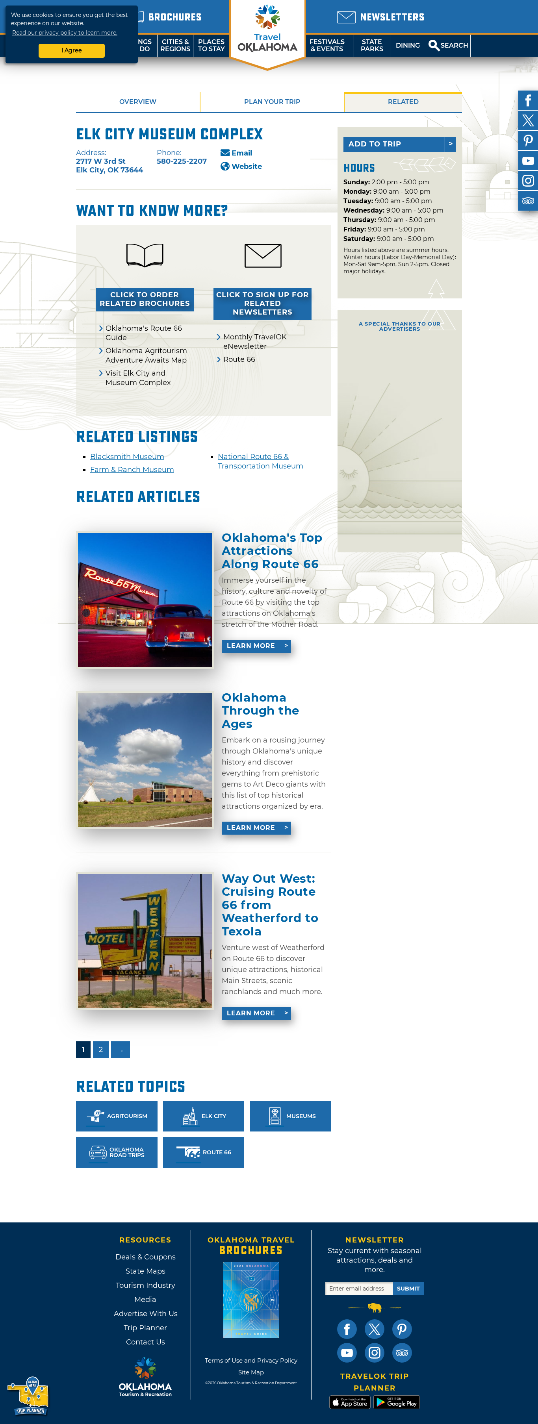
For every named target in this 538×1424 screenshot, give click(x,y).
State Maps (145, 1271)
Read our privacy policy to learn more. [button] (64, 32)
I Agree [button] (71, 50)
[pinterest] (528, 140)
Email (242, 153)
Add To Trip (375, 144)
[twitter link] (374, 1329)
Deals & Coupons (145, 1257)
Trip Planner (145, 1328)
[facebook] (528, 100)
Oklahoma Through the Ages (260, 711)
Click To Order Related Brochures (145, 299)
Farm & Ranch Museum (132, 469)
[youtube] (528, 160)
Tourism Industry (145, 1285)
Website (247, 166)
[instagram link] (374, 1353)
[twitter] (528, 120)
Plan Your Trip (272, 102)
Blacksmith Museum (127, 456)
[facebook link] (347, 1329)
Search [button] (454, 45)
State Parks (372, 45)
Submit (408, 1288)
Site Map (251, 1372)
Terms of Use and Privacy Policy (251, 1360)
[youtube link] (347, 1353)
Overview (137, 102)
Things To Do (139, 45)
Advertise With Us (145, 1313)
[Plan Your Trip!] (28, 1396)
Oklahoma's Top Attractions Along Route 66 (272, 551)
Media (145, 1299)
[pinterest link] (402, 1329)
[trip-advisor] (528, 201)
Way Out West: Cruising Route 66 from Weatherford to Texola (270, 905)
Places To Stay (211, 45)
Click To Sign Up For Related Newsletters (262, 304)
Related (403, 102)
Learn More (251, 646)
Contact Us (145, 1342)
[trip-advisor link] (402, 1353)
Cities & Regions (175, 45)
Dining (408, 45)
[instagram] (528, 181)
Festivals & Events (327, 45)
